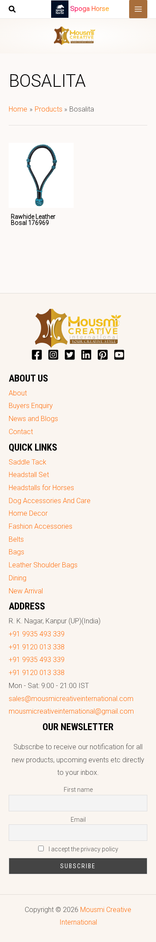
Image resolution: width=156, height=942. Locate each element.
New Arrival (26, 591)
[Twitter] (69, 354)
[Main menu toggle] (138, 9)
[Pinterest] (102, 354)
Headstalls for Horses (41, 488)
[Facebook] (36, 354)
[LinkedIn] (86, 354)
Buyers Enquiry (31, 406)
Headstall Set (29, 475)
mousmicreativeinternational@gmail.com (71, 711)
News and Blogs (33, 419)
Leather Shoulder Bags (43, 565)
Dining (17, 578)
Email (78, 819)
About (18, 393)
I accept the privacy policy (82, 849)
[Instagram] (53, 354)
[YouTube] (119, 354)
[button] (12, 10)
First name (78, 789)
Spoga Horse (89, 9)
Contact (21, 432)
